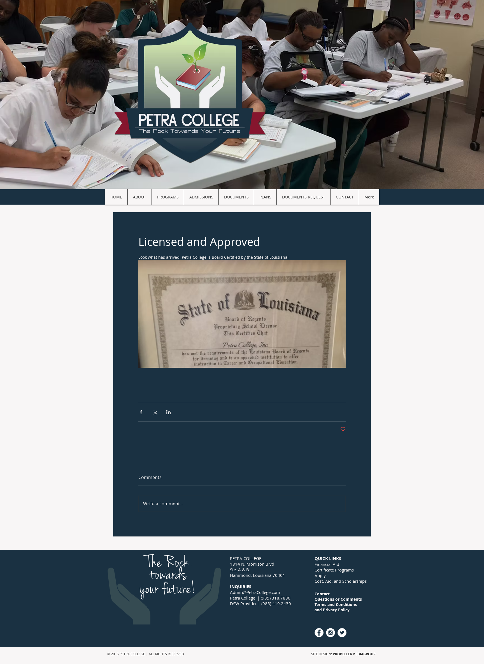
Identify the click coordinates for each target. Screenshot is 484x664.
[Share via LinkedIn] (168, 412)
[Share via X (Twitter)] (154, 412)
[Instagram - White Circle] (330, 632)
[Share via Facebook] (141, 412)
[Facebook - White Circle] (319, 632)
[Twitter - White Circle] (342, 632)
